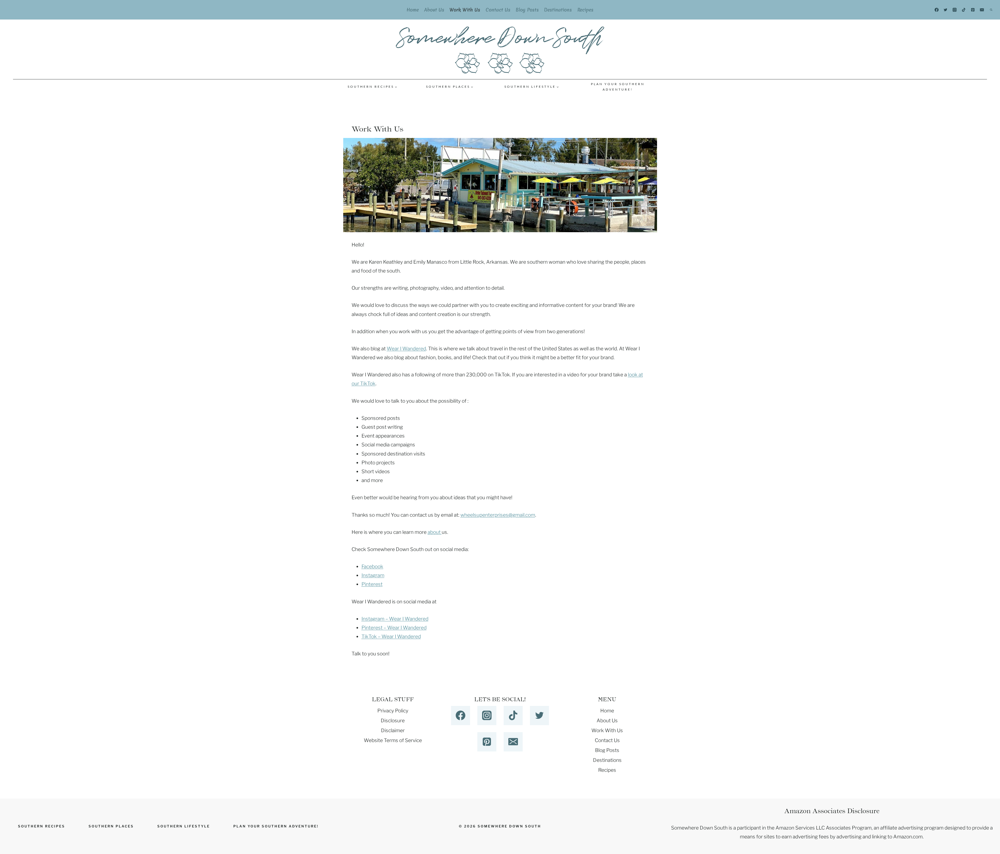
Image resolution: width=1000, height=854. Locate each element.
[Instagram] (955, 10)
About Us (434, 10)
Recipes (585, 10)
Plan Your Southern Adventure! (618, 87)
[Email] (982, 10)
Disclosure (393, 721)
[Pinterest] (973, 10)
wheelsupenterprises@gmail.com (497, 515)
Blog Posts (527, 10)
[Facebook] (936, 10)
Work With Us (464, 10)
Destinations (558, 10)
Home (413, 10)
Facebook (372, 567)
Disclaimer (393, 730)
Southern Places (111, 826)
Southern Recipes (41, 826)
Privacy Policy (392, 711)
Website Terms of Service (393, 740)
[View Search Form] (991, 9)
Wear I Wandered (406, 349)
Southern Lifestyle (183, 826)
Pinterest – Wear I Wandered (394, 628)
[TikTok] (964, 10)
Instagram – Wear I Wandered (394, 619)
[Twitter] (945, 10)
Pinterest (372, 584)
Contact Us (498, 10)
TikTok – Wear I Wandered (391, 637)
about (435, 532)
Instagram (372, 575)
